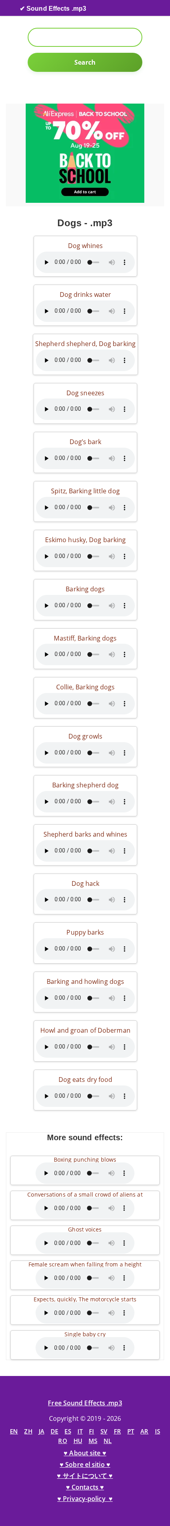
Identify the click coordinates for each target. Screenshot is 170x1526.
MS (93, 1441)
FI (91, 1431)
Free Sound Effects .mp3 (85, 1403)
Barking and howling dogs (85, 981)
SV (103, 1431)
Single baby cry (85, 1334)
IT (80, 1431)
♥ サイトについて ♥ (85, 1475)
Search (85, 62)
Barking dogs (85, 589)
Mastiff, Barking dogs (85, 638)
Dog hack (86, 883)
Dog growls (85, 736)
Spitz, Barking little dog (85, 491)
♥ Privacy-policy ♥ (85, 1498)
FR (117, 1431)
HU (78, 1441)
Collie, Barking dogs (85, 687)
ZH (28, 1431)
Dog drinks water (85, 294)
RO (62, 1441)
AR (144, 1431)
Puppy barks (85, 932)
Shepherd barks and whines (85, 834)
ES (67, 1431)
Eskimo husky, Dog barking (85, 539)
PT (130, 1431)
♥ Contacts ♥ (85, 1487)
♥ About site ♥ (85, 1453)
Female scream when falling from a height (85, 1264)
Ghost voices (85, 1229)
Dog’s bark (86, 441)
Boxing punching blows (85, 1159)
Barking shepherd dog (85, 785)
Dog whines (85, 245)
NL (107, 1441)
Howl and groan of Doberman (85, 1030)
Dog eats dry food (86, 1079)
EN (14, 1431)
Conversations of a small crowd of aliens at (84, 1194)
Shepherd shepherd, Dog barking (85, 343)
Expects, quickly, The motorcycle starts (85, 1299)
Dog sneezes (85, 393)
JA (41, 1431)
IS (157, 1431)
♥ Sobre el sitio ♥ (85, 1464)
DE (54, 1431)
